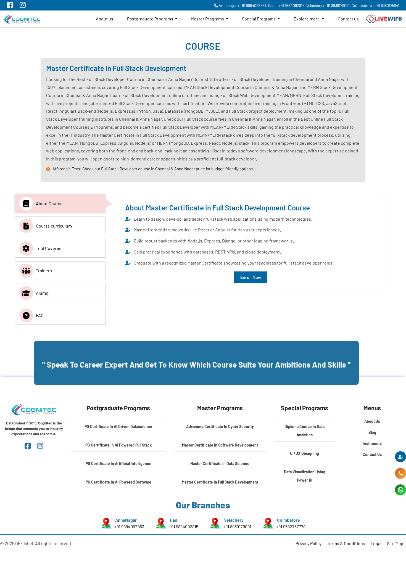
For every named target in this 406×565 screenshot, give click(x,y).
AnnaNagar (126, 519)
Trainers (44, 270)
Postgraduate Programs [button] (150, 18)
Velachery (234, 519)
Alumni (42, 292)
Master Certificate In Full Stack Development (220, 482)
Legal (376, 543)
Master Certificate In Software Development (220, 445)
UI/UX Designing (304, 453)
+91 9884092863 (129, 526)
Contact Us (372, 454)
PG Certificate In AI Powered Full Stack (118, 445)
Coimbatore (288, 519)
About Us (372, 421)
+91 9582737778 (290, 526)
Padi (174, 519)
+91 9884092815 (183, 526)
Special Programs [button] (259, 18)
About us (104, 18)
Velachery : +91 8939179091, (328, 5)
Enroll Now (250, 277)
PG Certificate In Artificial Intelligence (118, 463)
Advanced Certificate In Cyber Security (220, 426)
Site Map (395, 543)
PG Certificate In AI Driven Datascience (118, 426)
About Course (49, 203)
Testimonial (372, 443)
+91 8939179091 (237, 526)
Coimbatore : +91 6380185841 (375, 5)
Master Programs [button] (208, 18)
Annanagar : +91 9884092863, (242, 5)
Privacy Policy (308, 543)
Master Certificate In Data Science (219, 463)
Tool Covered (49, 248)
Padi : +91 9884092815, (286, 5)
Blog (372, 432)
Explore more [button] (307, 18)
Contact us (348, 18)
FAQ (39, 315)
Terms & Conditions (346, 543)
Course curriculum (54, 225)
